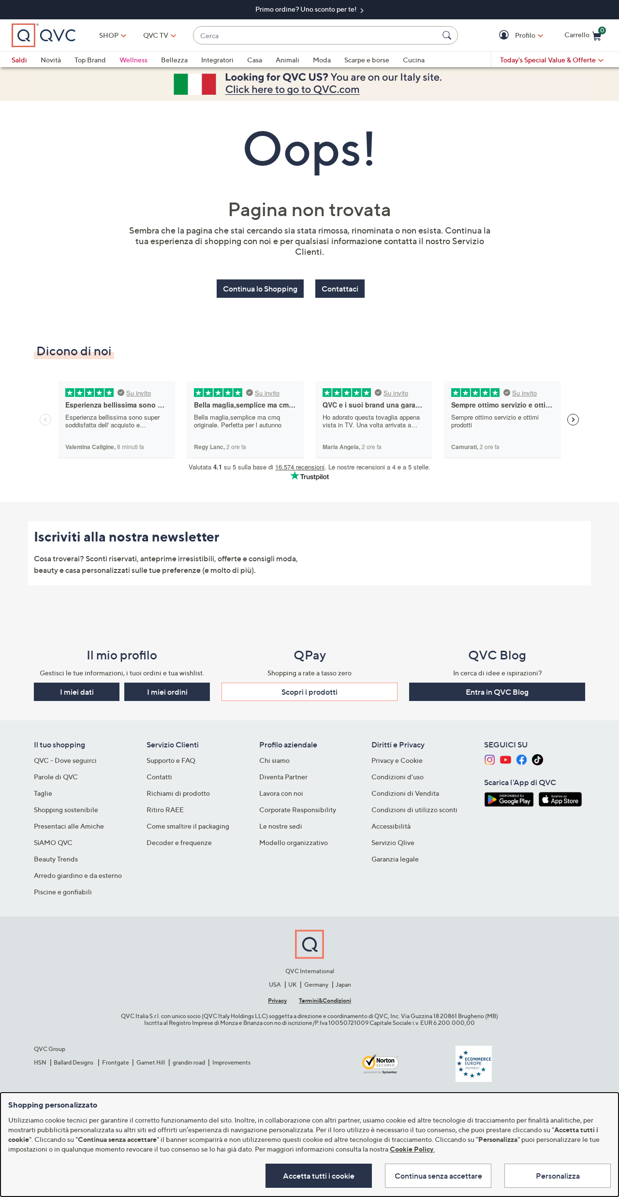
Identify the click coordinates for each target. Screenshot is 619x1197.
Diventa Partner (283, 777)
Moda (322, 60)
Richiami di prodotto (178, 793)
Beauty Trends (56, 859)
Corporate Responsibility (297, 809)
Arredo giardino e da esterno (78, 875)
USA (275, 984)
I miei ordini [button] (167, 692)
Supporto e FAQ (171, 760)
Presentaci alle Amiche (69, 826)
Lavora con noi (281, 793)
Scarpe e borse (366, 60)
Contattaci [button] (340, 288)
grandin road (189, 1062)
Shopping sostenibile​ (66, 809)
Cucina (414, 60)
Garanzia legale (395, 859)
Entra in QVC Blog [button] (497, 692)
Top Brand (90, 60)
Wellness (133, 60)
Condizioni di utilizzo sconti (414, 809)
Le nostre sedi (280, 826)
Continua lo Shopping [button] (260, 288)
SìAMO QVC (53, 842)
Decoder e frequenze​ (179, 842)
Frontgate (115, 1062)
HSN (40, 1062)
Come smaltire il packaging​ (188, 826)
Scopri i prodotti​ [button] (309, 692)
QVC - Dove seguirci (65, 760)
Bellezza (174, 60)
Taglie (43, 793)
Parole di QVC (56, 777)
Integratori (217, 60)
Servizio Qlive (392, 842)
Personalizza (558, 1176)
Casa (254, 60)
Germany (316, 984)
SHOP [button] (108, 35)
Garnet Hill (150, 1062)
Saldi (19, 60)
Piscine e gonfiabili (63, 892)
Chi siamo (274, 760)
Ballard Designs (74, 1062)
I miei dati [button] (77, 692)
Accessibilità (391, 826)
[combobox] (315, 35)
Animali (287, 60)
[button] (505, 35)
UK (292, 984)
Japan (343, 984)
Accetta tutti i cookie (318, 1176)
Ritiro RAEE (165, 809)
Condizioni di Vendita (405, 793)
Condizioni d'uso (397, 777)
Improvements (231, 1062)
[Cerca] (448, 35)
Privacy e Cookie (397, 760)
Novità (51, 60)
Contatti (159, 777)
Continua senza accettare (438, 1176)
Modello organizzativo (293, 842)
